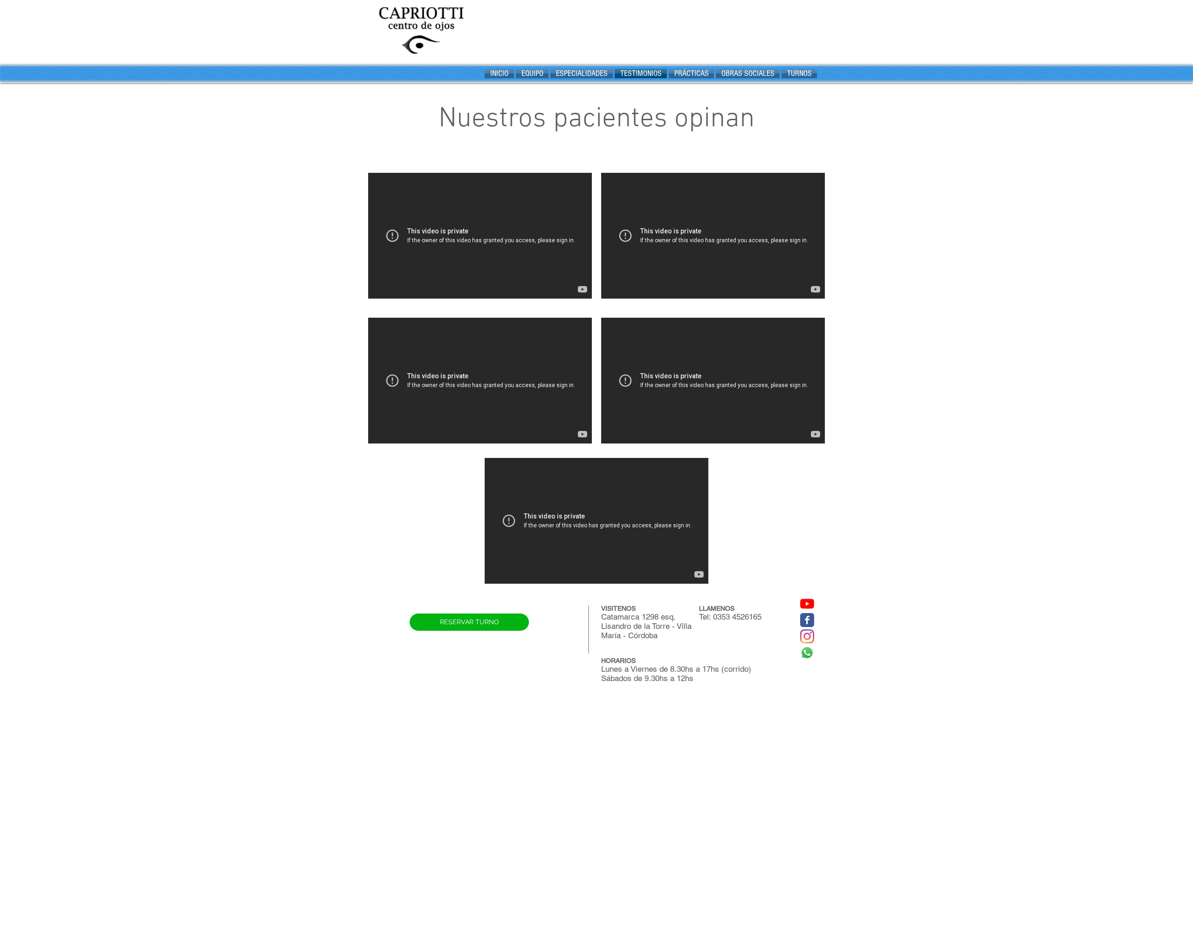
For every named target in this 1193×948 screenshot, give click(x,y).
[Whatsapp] (807, 653)
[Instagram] (807, 636)
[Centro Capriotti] (807, 620)
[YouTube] (807, 604)
